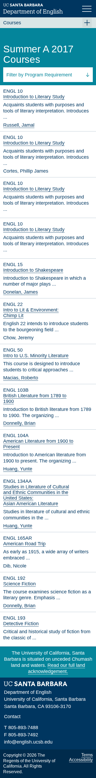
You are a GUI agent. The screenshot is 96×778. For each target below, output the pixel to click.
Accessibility (81, 759)
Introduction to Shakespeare (33, 270)
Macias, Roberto (20, 377)
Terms (87, 755)
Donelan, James (20, 292)
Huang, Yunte (17, 469)
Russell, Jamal (18, 125)
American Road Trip (24, 543)
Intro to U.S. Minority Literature (36, 355)
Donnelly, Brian (19, 423)
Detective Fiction (21, 623)
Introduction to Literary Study (34, 96)
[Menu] (87, 8)
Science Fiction (19, 583)
